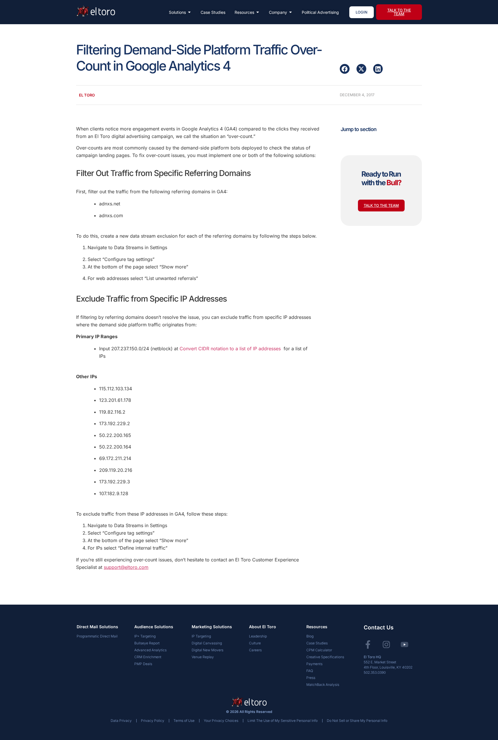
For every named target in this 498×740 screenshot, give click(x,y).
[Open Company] (290, 12)
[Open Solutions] (189, 12)
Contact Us (378, 627)
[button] (345, 69)
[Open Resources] (258, 12)
